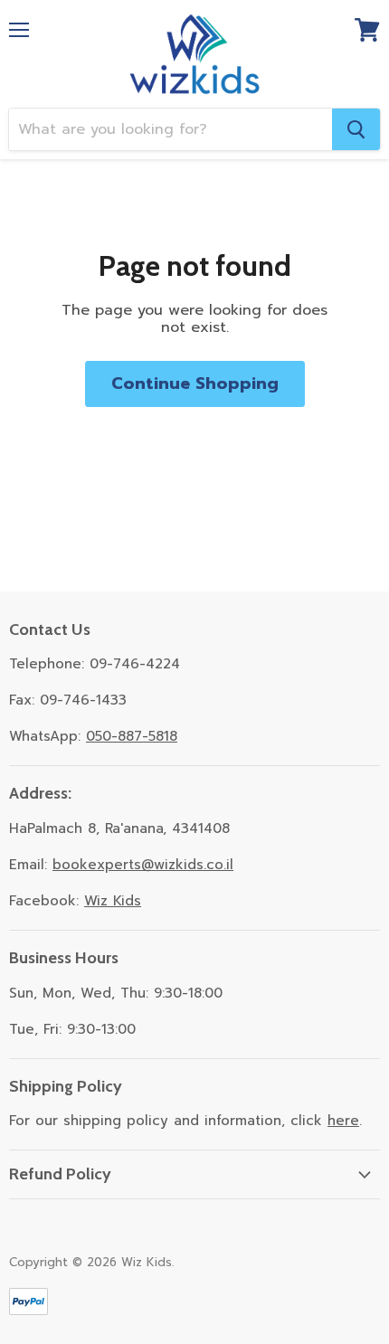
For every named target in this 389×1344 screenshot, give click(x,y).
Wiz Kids (112, 901)
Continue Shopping (195, 383)
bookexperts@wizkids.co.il (142, 865)
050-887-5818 (131, 736)
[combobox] (170, 129)
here (343, 1121)
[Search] (356, 129)
